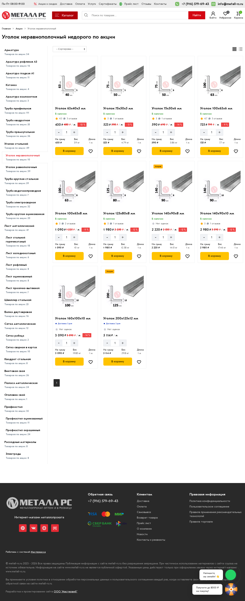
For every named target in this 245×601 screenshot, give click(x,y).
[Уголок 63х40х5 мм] (75, 81)
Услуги (92, 4)
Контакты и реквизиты (151, 539)
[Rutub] (55, 528)
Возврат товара (147, 517)
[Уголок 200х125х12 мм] (123, 291)
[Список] (240, 49)
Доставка (66, 4)
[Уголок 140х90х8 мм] (172, 186)
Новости (142, 534)
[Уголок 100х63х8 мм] (75, 186)
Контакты (160, 4)
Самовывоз (144, 512)
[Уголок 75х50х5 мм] (123, 81)
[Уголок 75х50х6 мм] (172, 81)
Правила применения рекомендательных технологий (215, 514)
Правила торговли (201, 521)
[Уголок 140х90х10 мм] (220, 186)
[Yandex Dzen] (44, 528)
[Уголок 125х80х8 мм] (123, 186)
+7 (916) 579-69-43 (195, 4)
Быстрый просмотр (75, 99)
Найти (197, 15)
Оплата (80, 4)
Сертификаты (108, 4)
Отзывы (146, 4)
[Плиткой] (234, 49)
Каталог (68, 15)
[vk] (33, 528)
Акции (19, 28)
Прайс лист (131, 4)
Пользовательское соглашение (209, 506)
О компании (144, 528)
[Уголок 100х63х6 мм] (220, 81)
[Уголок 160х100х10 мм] (75, 291)
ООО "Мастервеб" (65, 591)
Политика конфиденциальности (209, 501)
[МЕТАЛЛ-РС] (39, 506)
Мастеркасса (38, 551)
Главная (6, 28)
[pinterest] (23, 528)
